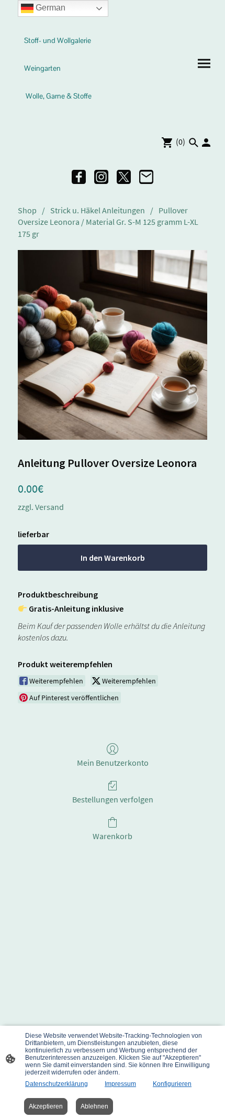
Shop (27, 210)
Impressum (120, 1084)
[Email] (146, 177)
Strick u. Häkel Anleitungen (97, 210)
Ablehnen (94, 1106)
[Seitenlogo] (60, 114)
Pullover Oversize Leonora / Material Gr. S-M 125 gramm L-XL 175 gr (108, 222)
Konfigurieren (172, 1084)
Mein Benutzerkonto (113, 762)
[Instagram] (101, 177)
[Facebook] (79, 177)
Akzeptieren (46, 1106)
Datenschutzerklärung (56, 1084)
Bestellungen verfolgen (112, 799)
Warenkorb (112, 836)
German (49, 7)
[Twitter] (124, 177)
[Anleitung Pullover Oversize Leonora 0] (112, 345)
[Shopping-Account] (206, 142)
